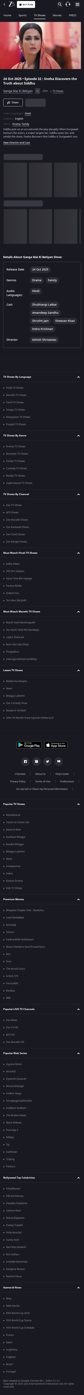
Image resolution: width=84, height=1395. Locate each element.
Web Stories (13, 1308)
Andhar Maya (13, 1095)
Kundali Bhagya (15, 846)
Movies (57, 15)
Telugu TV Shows (15, 411)
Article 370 (12, 978)
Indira (9, 875)
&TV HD (10, 1036)
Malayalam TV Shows (18, 419)
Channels (18, 776)
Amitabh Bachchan (17, 1263)
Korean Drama (14, 883)
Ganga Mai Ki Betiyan (18, 89)
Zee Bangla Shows (16, 543)
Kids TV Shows (14, 890)
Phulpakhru (12, 653)
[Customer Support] (68, 4)
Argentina (11, 1351)
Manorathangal (15, 1088)
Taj (7, 1146)
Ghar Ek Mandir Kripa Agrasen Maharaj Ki (29, 719)
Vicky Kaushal (13, 1234)
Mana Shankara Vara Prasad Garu (25, 949)
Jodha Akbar (13, 566)
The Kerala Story (15, 970)
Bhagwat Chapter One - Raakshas (25, 912)
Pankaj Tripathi (14, 1227)
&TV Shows (12, 514)
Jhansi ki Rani (13, 831)
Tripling (10, 1161)
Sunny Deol (12, 1242)
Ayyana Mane (14, 1066)
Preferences (65, 783)
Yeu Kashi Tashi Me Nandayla (22, 632)
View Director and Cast (16, 144)
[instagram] (35, 763)
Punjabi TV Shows (16, 426)
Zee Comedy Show (16, 705)
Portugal (11, 1373)
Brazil (9, 1366)
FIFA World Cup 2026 (18, 1315)
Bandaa (10, 992)
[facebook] (24, 763)
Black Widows (14, 1124)
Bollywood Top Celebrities (19, 1179)
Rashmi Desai (14, 1278)
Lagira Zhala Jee (15, 639)
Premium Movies (13, 901)
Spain (9, 1344)
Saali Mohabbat (15, 919)
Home (7, 15)
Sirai (8, 963)
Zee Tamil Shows (15, 536)
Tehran (10, 934)
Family (25, 122)
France (10, 1337)
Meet (9, 690)
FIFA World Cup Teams (19, 1322)
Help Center (61, 776)
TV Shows (39, 15)
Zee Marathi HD (15, 1044)
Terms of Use (41, 783)
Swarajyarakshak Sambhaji (21, 661)
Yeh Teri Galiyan (15, 573)
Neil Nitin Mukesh (16, 1249)
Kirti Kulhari (12, 1256)
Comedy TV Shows (16, 470)
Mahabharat (13, 817)
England (10, 1359)
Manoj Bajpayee (15, 1220)
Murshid (10, 1073)
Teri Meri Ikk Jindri (16, 602)
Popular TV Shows (14, 806)
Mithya (10, 1139)
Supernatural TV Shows (19, 485)
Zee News (11, 1022)
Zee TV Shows (14, 507)
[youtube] (57, 763)
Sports (23, 15)
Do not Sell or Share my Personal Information (40, 791)
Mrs (8, 956)
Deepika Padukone (16, 1205)
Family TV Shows (15, 463)
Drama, (16, 122)
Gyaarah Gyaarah (16, 1080)
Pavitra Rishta (14, 587)
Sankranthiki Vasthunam (20, 941)
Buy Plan (28, 4)
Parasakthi (12, 985)
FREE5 (72, 15)
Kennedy (11, 927)
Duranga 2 (12, 1132)
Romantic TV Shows (17, 455)
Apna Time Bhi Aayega (19, 580)
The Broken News (16, 1117)
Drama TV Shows (15, 448)
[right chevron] (8, 181)
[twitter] (46, 763)
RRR (8, 1000)
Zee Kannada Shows (17, 529)
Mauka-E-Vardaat (16, 712)
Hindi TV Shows (14, 389)
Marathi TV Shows (16, 397)
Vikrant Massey (14, 1198)
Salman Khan (13, 1212)
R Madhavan (13, 1190)
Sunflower (12, 1154)
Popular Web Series (15, 1055)
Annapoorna (13, 868)
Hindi (28, 112)
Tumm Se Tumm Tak (17, 824)
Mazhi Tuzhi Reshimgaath (20, 624)
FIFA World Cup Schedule (20, 1329)
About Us (39, 776)
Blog (8, 1300)
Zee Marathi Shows (17, 521)
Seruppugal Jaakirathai (19, 1102)
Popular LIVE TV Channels (19, 1011)
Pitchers (10, 1168)
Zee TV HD (12, 1029)
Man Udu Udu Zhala (17, 646)
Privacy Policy (16, 783)
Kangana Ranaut (15, 1271)
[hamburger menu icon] (77, 4)
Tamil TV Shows (15, 404)
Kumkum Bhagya (15, 839)
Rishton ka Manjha (16, 683)
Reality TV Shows (15, 477)
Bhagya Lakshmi (15, 698)
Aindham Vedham (16, 1110)
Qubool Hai (12, 595)
